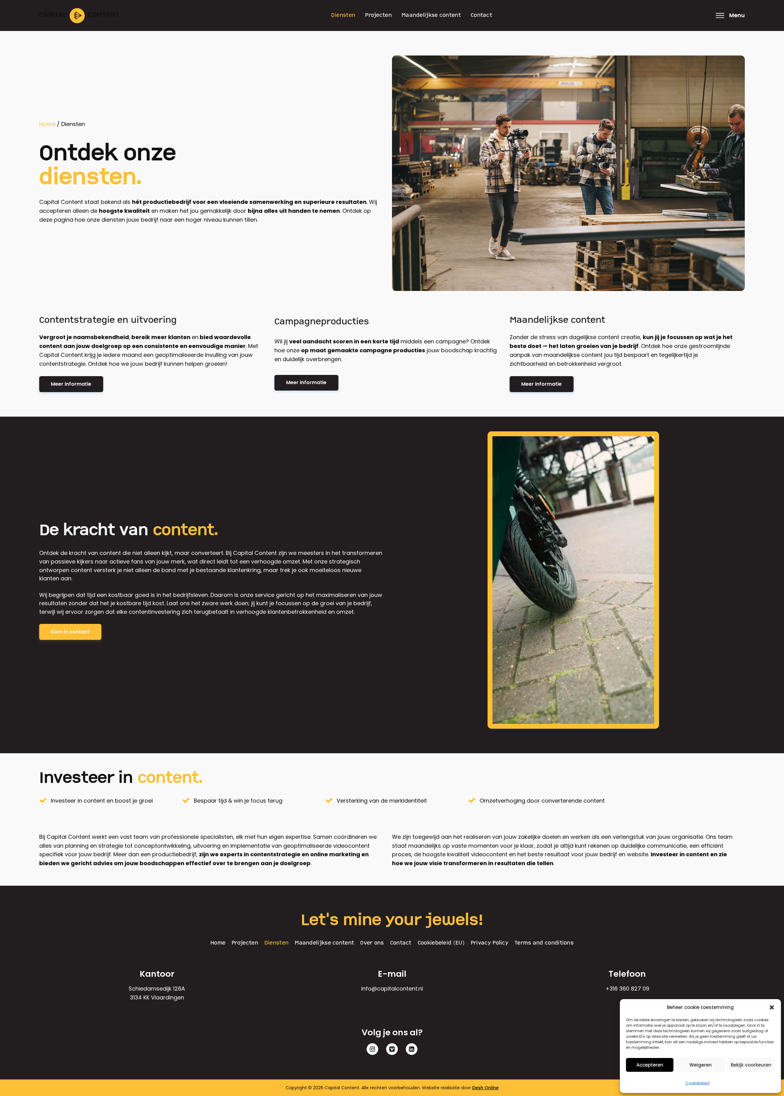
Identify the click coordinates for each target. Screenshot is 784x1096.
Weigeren (700, 1065)
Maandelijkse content (431, 15)
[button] (772, 1007)
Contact (481, 15)
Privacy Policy (489, 943)
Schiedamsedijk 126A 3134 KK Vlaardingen (157, 993)
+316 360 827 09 (627, 988)
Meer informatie (71, 384)
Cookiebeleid (697, 1083)
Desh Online (485, 1088)
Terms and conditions (544, 943)
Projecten (378, 15)
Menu (737, 15)
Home (47, 124)
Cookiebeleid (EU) (441, 943)
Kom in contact (70, 631)
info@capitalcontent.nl (392, 988)
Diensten (343, 15)
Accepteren (649, 1065)
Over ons (372, 943)
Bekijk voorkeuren (751, 1065)
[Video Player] (573, 580)
